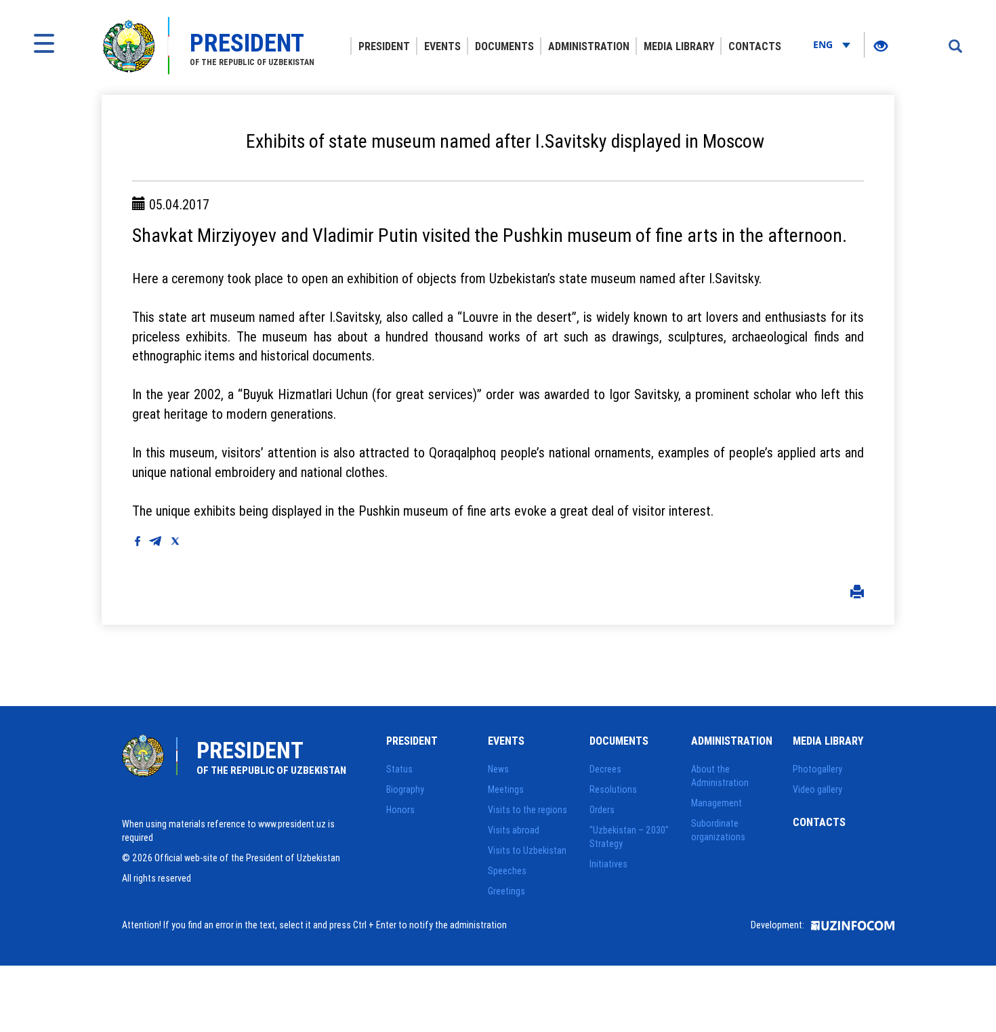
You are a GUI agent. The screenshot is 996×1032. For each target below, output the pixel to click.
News (498, 769)
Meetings (506, 789)
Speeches (507, 871)
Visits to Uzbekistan (527, 850)
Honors (400, 810)
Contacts (754, 46)
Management (716, 803)
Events (442, 46)
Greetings (506, 891)
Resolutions (613, 789)
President (384, 46)
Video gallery (817, 789)
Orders (602, 810)
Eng (824, 44)
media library (679, 46)
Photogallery (817, 769)
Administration (588, 46)
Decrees (605, 769)
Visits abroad (513, 830)
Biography (405, 789)
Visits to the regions (527, 810)
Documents (504, 46)
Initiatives (608, 864)
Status (399, 769)
